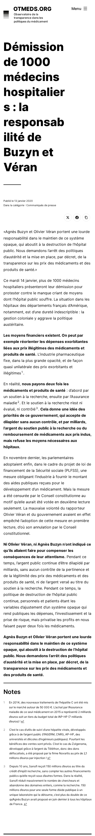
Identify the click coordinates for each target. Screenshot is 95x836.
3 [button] (37, 408)
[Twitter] (68, 217)
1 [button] (22, 372)
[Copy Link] (86, 217)
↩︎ (22, 721)
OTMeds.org (32, 9)
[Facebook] (77, 217)
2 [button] (18, 402)
